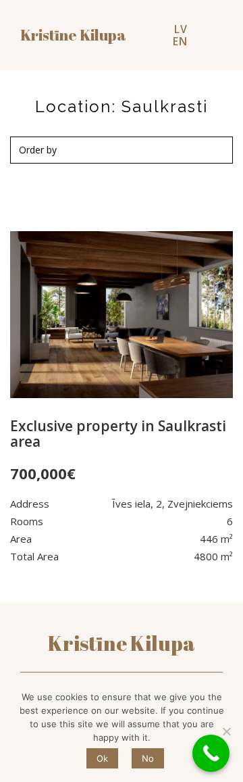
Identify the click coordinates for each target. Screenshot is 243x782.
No (148, 758)
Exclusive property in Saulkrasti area (118, 433)
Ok (102, 758)
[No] (226, 731)
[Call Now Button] (211, 753)
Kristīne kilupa (73, 35)
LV (181, 29)
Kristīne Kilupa (121, 643)
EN (180, 41)
